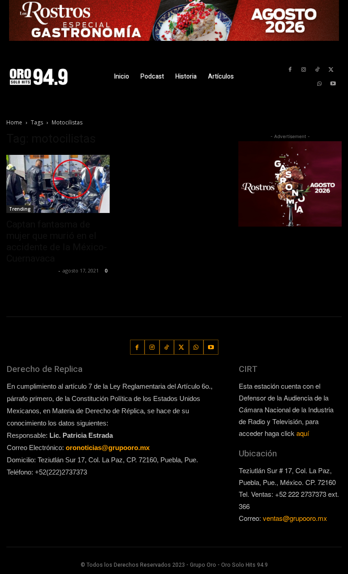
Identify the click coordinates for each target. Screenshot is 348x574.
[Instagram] (303, 69)
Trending (20, 209)
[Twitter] (331, 69)
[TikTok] (317, 69)
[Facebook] (289, 69)
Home (14, 122)
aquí (302, 433)
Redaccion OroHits (31, 270)
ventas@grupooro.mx (295, 518)
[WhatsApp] (319, 83)
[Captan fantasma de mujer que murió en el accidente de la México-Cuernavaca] (58, 184)
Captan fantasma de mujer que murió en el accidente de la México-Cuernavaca (56, 241)
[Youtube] (333, 83)
